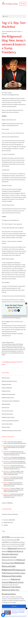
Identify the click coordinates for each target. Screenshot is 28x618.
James (19, 31)
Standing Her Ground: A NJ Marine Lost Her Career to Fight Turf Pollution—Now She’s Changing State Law (15, 453)
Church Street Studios (7, 424)
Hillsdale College (6, 427)
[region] (14, 604)
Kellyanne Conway (18, 347)
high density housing (15, 544)
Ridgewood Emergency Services (9, 381)
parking (20, 546)
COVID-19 (11, 542)
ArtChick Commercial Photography (10, 420)
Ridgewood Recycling (6, 579)
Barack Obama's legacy (10, 344)
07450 (7, 537)
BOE (15, 540)
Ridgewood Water (6, 404)
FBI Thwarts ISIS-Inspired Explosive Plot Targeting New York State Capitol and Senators (13, 478)
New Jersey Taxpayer (12, 349)
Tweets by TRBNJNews (7, 503)
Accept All (14, 606)
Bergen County (10, 342)
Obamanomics (10, 546)
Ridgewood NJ (9, 569)
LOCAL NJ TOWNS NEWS (9, 520)
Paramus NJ (15, 546)
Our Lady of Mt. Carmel (7, 410)
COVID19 (15, 542)
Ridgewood (12, 548)
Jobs (21, 544)
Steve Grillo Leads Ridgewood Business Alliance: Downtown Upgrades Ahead (15, 442)
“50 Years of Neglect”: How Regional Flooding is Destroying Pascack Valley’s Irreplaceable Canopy (13, 473)
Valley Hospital (5, 407)
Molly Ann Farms (6, 377)
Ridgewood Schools (6, 384)
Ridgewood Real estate (12, 576)
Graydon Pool (8, 544)
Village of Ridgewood (7, 387)
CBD (18, 540)
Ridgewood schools (16, 582)
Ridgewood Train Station (11, 587)
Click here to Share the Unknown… (10, 514)
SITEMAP (6, 525)
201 (3, 537)
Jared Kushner (9, 347)
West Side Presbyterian (7, 414)
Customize (14, 610)
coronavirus (5, 542)
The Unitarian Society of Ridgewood (10, 401)
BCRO (17, 344)
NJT (6, 546)
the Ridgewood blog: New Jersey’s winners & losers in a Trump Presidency (14, 44)
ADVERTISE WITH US (8, 522)
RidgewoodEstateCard (9, 560)
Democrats (20, 542)
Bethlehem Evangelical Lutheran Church (11, 430)
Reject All (14, 614)
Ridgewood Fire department (8, 394)
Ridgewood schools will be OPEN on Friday (10, 584)
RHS (6, 548)
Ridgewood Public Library (8, 397)
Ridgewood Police (6, 391)
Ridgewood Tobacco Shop (8, 417)
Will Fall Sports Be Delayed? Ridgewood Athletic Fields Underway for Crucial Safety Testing (14, 447)
